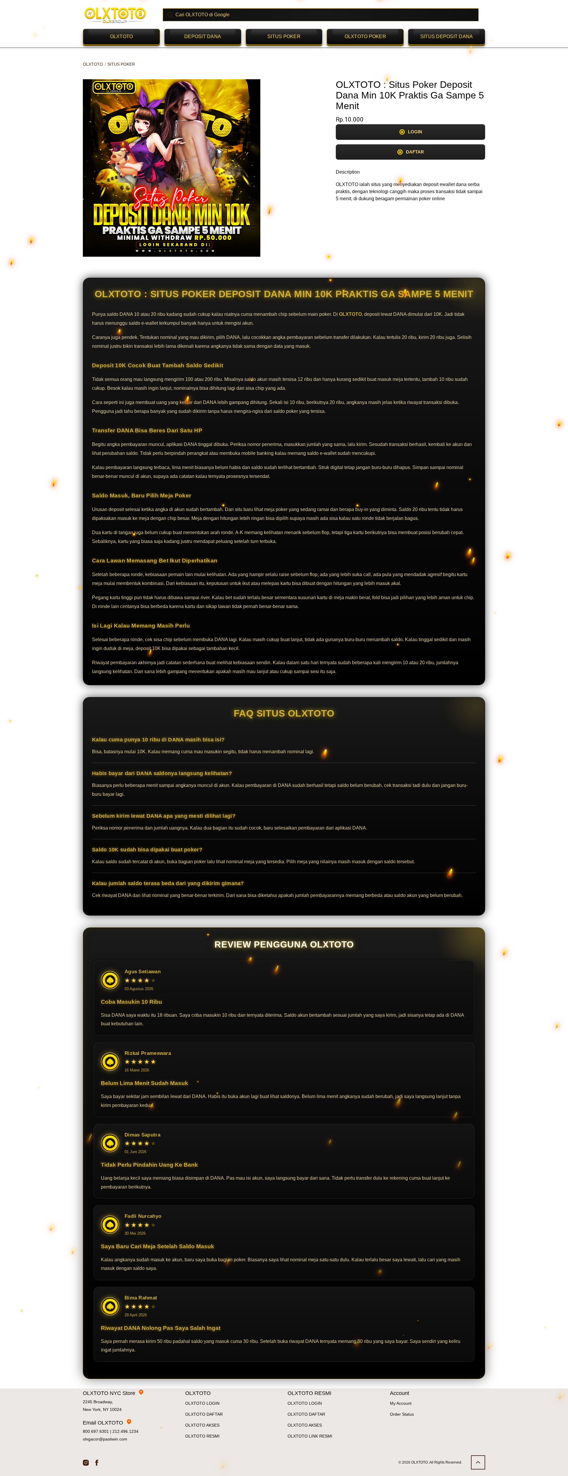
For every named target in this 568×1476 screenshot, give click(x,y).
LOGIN (415, 131)
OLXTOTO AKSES (202, 1425)
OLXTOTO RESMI (202, 1436)
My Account (401, 1403)
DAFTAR (415, 151)
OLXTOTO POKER (365, 36)
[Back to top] (478, 1462)
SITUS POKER (284, 36)
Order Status (402, 1414)
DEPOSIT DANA (202, 36)
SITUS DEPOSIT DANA (446, 36)
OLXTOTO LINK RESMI (310, 1436)
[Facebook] (97, 1462)
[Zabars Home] (115, 15)
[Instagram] (86, 1462)
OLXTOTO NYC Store (109, 1393)
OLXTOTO (121, 36)
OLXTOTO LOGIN (202, 1403)
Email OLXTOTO (103, 1423)
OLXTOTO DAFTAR (204, 1414)
